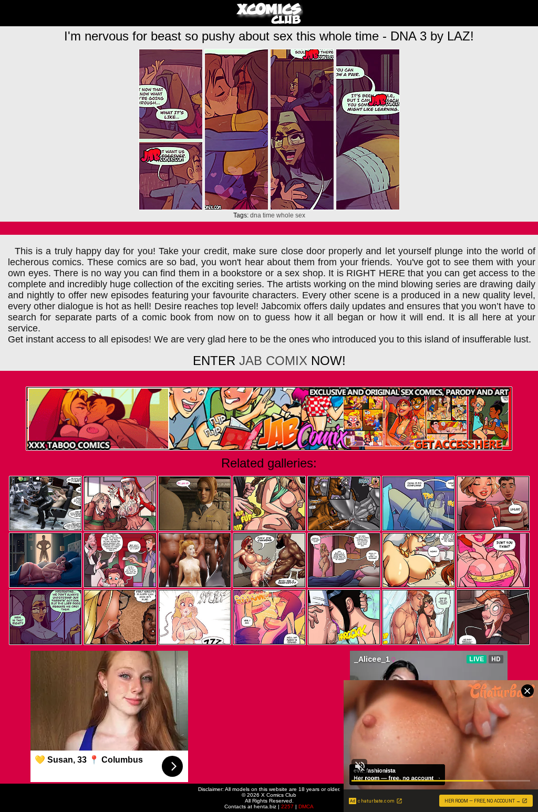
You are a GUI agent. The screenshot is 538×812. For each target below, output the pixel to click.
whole (285, 215)
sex (300, 215)
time (269, 215)
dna (255, 215)
